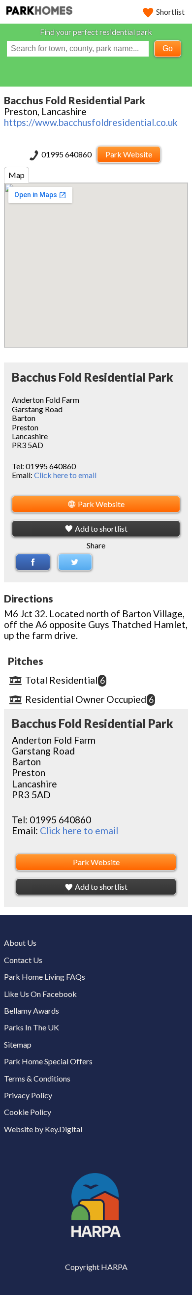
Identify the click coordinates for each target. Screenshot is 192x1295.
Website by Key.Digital (43, 1129)
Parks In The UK (31, 1027)
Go (167, 48)
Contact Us (23, 959)
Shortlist (170, 11)
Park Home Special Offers (48, 1061)
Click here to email (65, 475)
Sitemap (18, 1044)
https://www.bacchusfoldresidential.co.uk (91, 122)
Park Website (128, 154)
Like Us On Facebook (40, 993)
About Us (20, 942)
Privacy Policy (28, 1095)
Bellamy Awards (31, 1010)
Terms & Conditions (37, 1078)
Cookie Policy (27, 1111)
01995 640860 (67, 154)
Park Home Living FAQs (44, 976)
